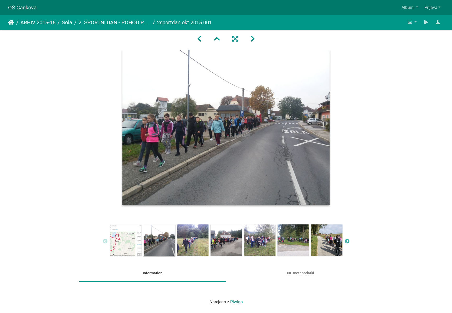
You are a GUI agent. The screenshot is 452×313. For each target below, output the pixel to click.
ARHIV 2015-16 (37, 22)
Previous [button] (105, 241)
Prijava (431, 7)
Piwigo (236, 301)
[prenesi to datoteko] (438, 22)
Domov (11, 22)
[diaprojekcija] (426, 22)
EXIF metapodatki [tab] (299, 273)
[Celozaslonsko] (235, 39)
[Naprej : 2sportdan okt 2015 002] (252, 39)
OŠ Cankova (22, 7)
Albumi (408, 7)
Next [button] (347, 241)
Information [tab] (152, 273)
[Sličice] (217, 39)
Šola (67, 22)
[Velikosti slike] (412, 22)
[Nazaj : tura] (199, 39)
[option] (126, 240)
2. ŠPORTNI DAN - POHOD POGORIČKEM (114, 22)
